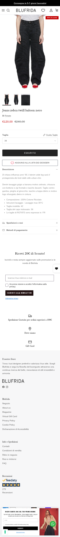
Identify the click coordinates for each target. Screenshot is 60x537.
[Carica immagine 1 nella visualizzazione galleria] (30, 54)
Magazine (6, 412)
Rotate (8, 116)
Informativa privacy (11, 298)
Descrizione (8, 169)
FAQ (4, 463)
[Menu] (3, 10)
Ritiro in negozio (9, 455)
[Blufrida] (26, 10)
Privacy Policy (8, 420)
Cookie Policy (8, 425)
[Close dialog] (57, 510)
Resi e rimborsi (9, 459)
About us (6, 408)
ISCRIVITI (20, 528)
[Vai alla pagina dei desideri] (43, 10)
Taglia (5, 135)
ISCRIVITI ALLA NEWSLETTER (19, 293)
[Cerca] (9, 10)
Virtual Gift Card (9, 416)
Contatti (5, 446)
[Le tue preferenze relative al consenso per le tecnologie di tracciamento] (5, 532)
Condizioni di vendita (11, 450)
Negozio (6, 403)
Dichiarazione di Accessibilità (15, 429)
